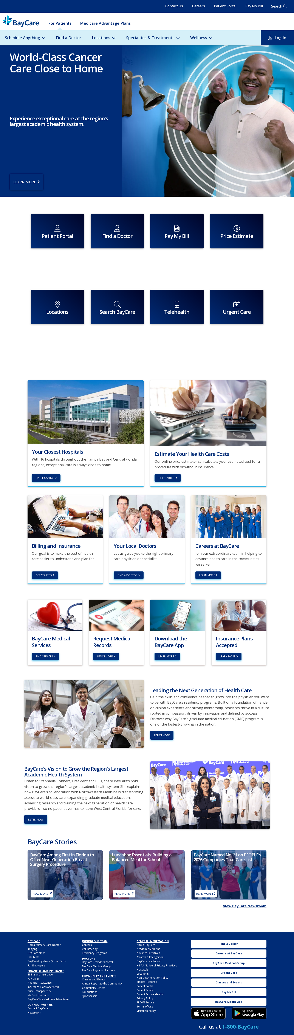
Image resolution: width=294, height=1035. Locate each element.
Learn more (105, 656)
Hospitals (142, 969)
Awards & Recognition (150, 957)
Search (276, 6)
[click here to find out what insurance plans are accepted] (239, 614)
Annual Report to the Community (102, 983)
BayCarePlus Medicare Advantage (48, 999)
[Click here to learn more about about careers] (228, 516)
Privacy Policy (145, 998)
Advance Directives (148, 953)
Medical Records (147, 982)
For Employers (36, 965)
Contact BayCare (38, 1008)
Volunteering (89, 949)
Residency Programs (94, 953)
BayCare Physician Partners (98, 970)
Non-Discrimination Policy (152, 978)
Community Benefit (93, 988)
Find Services (44, 656)
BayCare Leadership (149, 961)
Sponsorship (89, 996)
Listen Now (35, 819)
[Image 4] (249, 1013)
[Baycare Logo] (21, 21)
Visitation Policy (146, 1011)
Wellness (198, 37)
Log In (280, 37)
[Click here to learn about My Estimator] (208, 412)
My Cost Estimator (39, 995)
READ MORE (204, 894)
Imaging (32, 949)
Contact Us (174, 6)
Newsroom (34, 1012)
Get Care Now (36, 953)
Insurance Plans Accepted (43, 987)
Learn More (207, 575)
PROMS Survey (145, 1002)
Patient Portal (225, 6)
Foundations (89, 992)
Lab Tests (33, 957)
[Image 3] (208, 1013)
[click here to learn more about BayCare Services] (55, 614)
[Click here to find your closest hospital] (86, 411)
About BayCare (146, 945)
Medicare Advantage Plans (105, 23)
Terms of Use (145, 1006)
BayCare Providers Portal (97, 962)
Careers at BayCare (228, 953)
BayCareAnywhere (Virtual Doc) (46, 961)
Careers (198, 6)
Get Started (166, 478)
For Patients (59, 23)
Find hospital (45, 478)
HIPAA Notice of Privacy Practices (157, 965)
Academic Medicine (148, 949)
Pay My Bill (254, 6)
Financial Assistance (40, 982)
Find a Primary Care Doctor (44, 945)
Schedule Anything (22, 37)
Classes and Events (93, 979)
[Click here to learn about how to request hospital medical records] (116, 614)
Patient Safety (145, 990)
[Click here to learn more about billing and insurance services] (65, 516)
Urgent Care (228, 973)
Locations (101, 37)
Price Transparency (39, 991)
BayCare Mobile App (228, 1002)
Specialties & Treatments (150, 37)
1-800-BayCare (240, 1026)
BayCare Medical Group (96, 966)
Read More (40, 894)
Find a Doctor (68, 37)
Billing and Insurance (40, 974)
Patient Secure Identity (150, 994)
